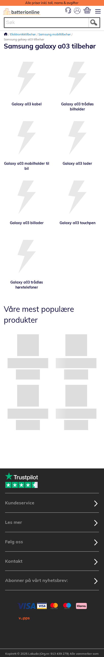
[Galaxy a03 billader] (26, 197)
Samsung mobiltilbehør (54, 34)
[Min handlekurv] (87, 10)
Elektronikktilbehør (23, 34)
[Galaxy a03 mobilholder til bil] (26, 138)
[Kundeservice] (68, 12)
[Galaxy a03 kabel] (26, 79)
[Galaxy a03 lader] (77, 138)
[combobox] (52, 22)
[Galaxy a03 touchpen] (77, 197)
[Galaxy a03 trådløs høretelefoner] (26, 257)
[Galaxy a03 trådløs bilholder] (77, 79)
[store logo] (21, 11)
